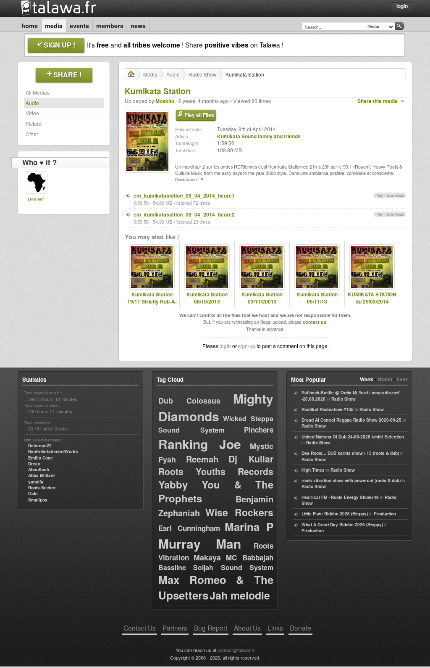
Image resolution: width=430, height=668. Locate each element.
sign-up (246, 345)
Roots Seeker (42, 488)
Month (385, 379)
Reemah (202, 459)
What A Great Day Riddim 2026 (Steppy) (342, 525)
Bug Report (210, 627)
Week (366, 379)
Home (29, 25)
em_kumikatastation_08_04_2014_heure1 (184, 195)
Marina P (249, 526)
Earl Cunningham (189, 528)
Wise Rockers (239, 512)
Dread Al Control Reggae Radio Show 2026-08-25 (351, 420)
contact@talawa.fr (236, 650)
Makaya (207, 557)
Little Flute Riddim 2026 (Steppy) (335, 514)
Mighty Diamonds (215, 407)
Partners (175, 627)
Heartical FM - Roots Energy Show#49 (340, 497)
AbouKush (38, 470)
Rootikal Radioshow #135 (328, 409)
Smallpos (37, 500)
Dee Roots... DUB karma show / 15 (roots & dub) (350, 453)
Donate (300, 627)
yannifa (35, 482)
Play (379, 195)
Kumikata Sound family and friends (259, 136)
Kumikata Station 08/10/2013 (207, 298)
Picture (34, 123)
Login (402, 6)
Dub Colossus (189, 400)
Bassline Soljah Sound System (215, 567)
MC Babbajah (249, 557)
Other (32, 133)
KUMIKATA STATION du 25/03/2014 (372, 298)
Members (109, 25)
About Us (247, 627)
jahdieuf (36, 199)
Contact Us (139, 627)
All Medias (38, 92)
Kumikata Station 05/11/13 (317, 298)
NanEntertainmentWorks (53, 451)
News (138, 25)
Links (275, 627)
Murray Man (199, 543)
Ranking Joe (199, 444)
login (225, 345)
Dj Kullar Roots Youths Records (215, 464)
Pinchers (258, 430)
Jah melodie (240, 595)
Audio (32, 102)
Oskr (33, 493)
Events (79, 25)
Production (385, 514)
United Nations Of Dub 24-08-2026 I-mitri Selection (353, 437)
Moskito (164, 101)
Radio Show (203, 74)
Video (32, 112)
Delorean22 (40, 446)
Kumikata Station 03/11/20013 (262, 298)
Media (54, 25)
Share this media (377, 101)
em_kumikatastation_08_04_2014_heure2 (184, 214)
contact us (314, 322)
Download (395, 195)
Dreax (34, 464)
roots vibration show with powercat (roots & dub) (351, 480)
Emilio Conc (40, 458)
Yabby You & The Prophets (215, 491)
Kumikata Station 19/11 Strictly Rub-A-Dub (152, 301)
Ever (402, 379)
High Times (313, 470)
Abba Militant (41, 475)
